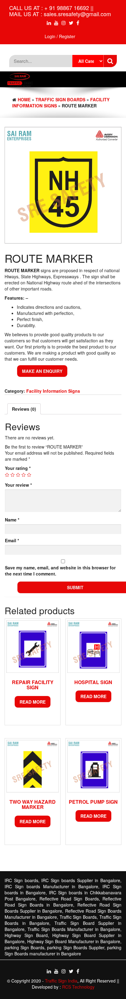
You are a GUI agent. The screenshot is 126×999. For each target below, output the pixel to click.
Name (12, 520)
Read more (33, 702)
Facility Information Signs (53, 391)
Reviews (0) (24, 409)
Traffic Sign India (61, 981)
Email (12, 540)
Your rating (18, 468)
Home (24, 99)
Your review (18, 485)
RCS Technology (78, 987)
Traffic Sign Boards (60, 99)
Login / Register (60, 36)
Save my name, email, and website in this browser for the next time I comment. (60, 570)
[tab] (24, 408)
